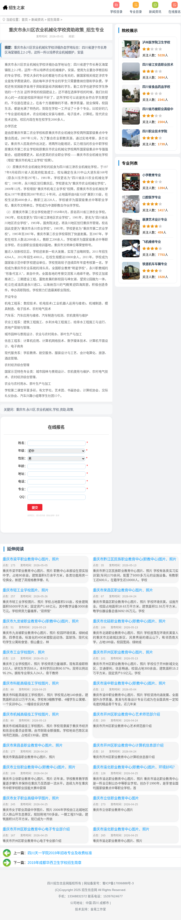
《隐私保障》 (50, 516)
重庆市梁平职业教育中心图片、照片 (31, 559)
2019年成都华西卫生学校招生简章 (54, 863)
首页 (25, 19)
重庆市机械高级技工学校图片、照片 (31, 714)
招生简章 (53, 19)
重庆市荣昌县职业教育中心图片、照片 (33, 745)
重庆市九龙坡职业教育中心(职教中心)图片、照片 (41, 621)
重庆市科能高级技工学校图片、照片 (31, 683)
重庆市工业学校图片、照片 (24, 652)
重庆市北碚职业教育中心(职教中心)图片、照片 (129, 621)
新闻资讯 (37, 19)
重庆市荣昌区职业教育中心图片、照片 (123, 590)
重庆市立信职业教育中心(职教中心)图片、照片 (39, 767)
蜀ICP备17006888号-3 (118, 883)
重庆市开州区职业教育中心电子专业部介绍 (36, 829)
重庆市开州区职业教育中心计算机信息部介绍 (128, 745)
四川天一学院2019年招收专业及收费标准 (60, 853)
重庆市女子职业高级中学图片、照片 (31, 798)
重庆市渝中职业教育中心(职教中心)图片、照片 (129, 683)
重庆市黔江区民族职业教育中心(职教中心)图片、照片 (134, 559)
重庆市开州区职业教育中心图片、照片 (123, 652)
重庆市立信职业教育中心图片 (116, 798)
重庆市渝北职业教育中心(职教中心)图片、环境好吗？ (134, 767)
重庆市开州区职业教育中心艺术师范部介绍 (126, 714)
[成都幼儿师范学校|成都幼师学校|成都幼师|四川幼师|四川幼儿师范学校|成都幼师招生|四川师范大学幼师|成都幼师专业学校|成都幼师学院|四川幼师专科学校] (13, 8)
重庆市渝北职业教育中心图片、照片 (121, 829)
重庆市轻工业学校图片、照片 (26, 590)
